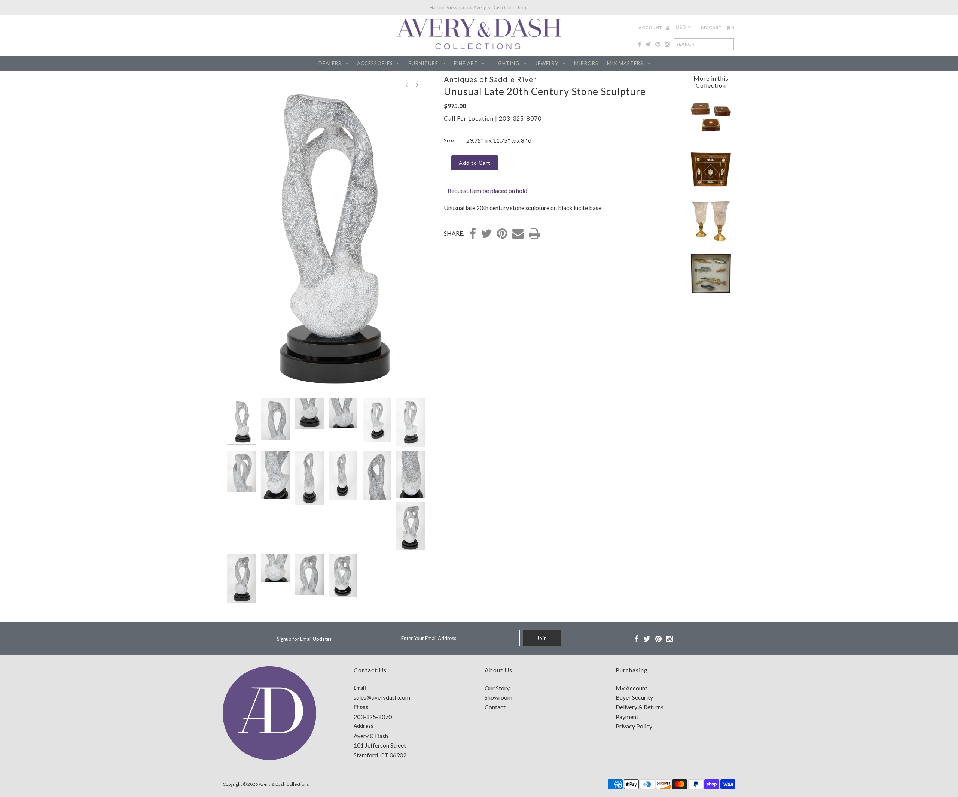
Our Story (497, 687)
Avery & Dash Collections (284, 784)
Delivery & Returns (639, 706)
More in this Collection (711, 82)
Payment (627, 716)
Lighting (506, 63)
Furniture (423, 63)
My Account (631, 687)
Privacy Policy (634, 726)
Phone (361, 707)
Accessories (375, 63)
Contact (495, 706)
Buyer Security (634, 697)
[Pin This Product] (502, 234)
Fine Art (466, 63)
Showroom (498, 697)
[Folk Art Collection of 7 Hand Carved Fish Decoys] (711, 292)
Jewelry (546, 63)
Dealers (329, 63)
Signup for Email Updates (304, 639)
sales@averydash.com (382, 697)
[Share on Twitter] (486, 234)
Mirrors (586, 63)
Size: (449, 140)
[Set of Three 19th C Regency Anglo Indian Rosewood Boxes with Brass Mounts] (711, 135)
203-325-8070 (520, 118)
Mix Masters (625, 63)
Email (360, 688)
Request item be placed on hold (487, 190)
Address (363, 726)
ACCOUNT (650, 27)
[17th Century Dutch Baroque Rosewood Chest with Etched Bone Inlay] (711, 187)
